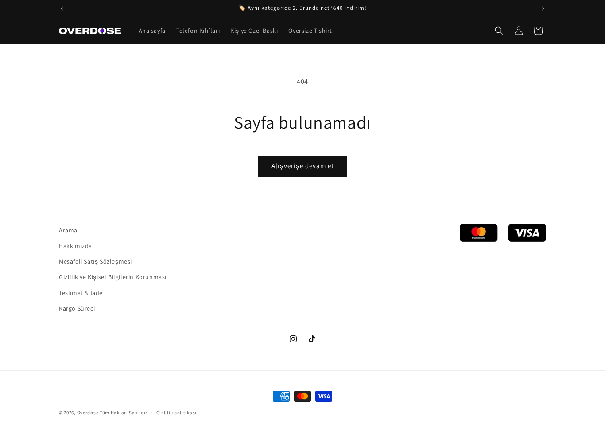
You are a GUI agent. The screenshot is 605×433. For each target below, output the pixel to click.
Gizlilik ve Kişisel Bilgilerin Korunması (113, 277)
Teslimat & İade (81, 293)
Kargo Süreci (77, 308)
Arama (68, 230)
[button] (499, 30)
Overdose (88, 412)
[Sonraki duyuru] (543, 8)
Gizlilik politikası (176, 412)
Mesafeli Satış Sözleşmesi (95, 261)
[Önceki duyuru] (62, 8)
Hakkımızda (75, 246)
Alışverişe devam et (302, 165)
